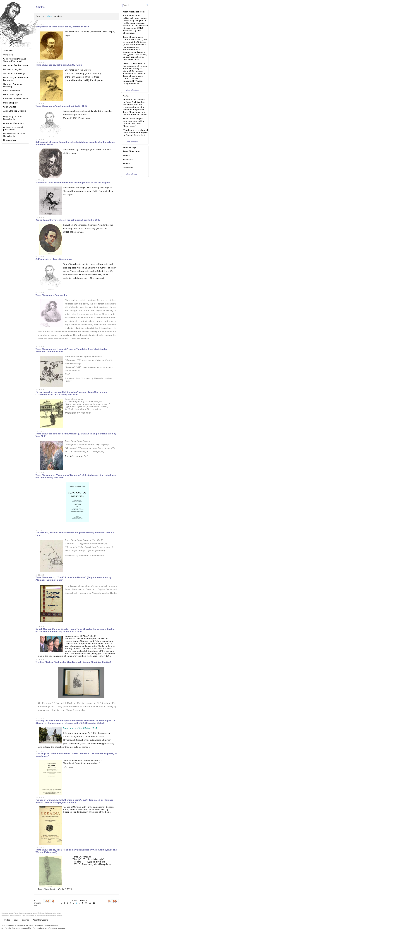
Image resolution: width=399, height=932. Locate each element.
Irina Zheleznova (11, 90)
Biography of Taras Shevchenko (12, 117)
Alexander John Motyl (14, 73)
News (16, 920)
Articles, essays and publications (13, 128)
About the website (40, 920)
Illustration (128, 167)
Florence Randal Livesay (15, 98)
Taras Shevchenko (132, 151)
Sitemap (25, 920)
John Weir (8, 50)
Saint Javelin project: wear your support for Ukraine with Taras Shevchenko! (133, 122)
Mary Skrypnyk (10, 102)
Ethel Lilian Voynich (12, 94)
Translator (128, 159)
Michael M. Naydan (12, 69)
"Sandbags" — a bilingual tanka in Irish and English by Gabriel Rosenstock (135, 132)
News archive (10, 140)
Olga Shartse (9, 106)
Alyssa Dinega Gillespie (14, 111)
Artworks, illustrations (13, 123)
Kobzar (126, 163)
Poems (126, 155)
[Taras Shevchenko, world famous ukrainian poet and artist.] (16, 23)
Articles (7, 920)
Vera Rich (8, 54)
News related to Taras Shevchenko (14, 134)
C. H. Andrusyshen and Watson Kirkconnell (14, 60)
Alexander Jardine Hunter (16, 65)
